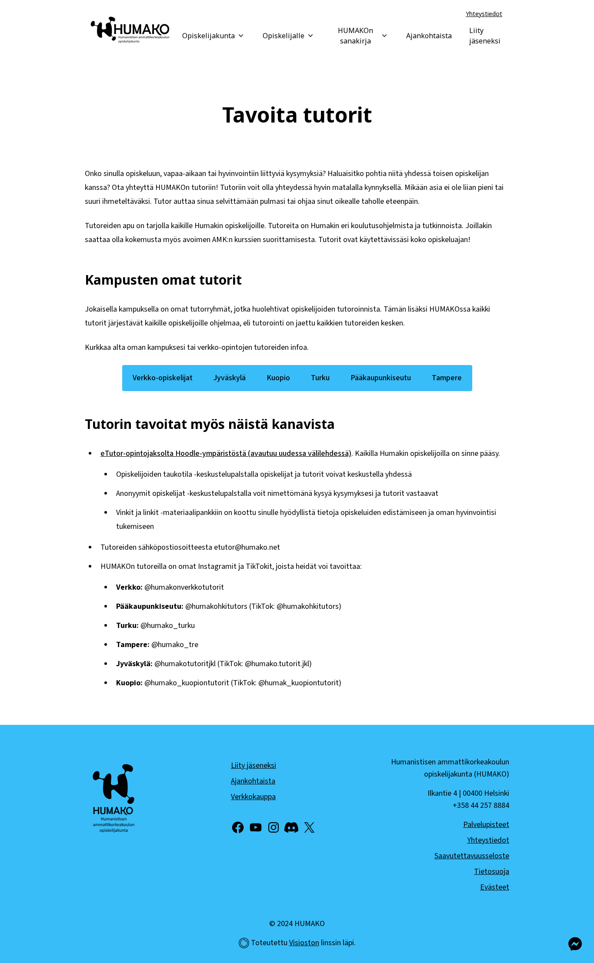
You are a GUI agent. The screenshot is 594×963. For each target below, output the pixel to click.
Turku (320, 377)
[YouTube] (256, 827)
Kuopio (278, 377)
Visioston (304, 942)
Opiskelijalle (283, 35)
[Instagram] (273, 827)
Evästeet (494, 887)
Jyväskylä (230, 377)
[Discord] (291, 827)
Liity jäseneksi (485, 36)
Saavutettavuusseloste (471, 855)
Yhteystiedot (484, 14)
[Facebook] (238, 827)
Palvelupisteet (486, 824)
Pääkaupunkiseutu (380, 377)
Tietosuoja (491, 871)
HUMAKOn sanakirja (355, 36)
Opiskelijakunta (208, 35)
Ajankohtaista (429, 35)
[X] (309, 827)
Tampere (447, 377)
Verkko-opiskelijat (163, 377)
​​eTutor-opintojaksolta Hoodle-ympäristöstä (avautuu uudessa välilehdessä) (225, 453)
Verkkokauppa (253, 796)
